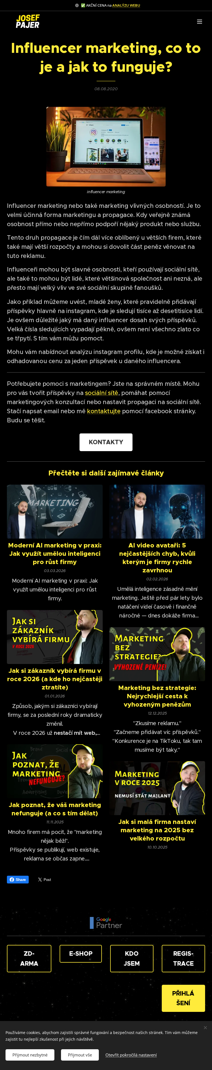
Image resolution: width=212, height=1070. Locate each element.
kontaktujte (103, 411)
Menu (199, 21)
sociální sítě (101, 393)
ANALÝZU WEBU (126, 5)
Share (21, 879)
